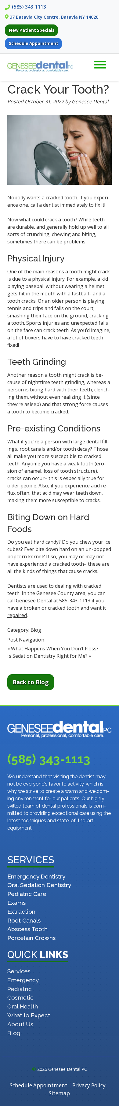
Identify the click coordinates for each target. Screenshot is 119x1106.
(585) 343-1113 (29, 6)
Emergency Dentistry (36, 876)
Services (19, 971)
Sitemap (59, 1093)
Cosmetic (20, 997)
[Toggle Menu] (100, 64)
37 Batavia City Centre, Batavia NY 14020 (54, 17)
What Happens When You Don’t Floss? (55, 648)
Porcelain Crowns (31, 937)
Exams (16, 902)
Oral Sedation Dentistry (39, 885)
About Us (20, 1024)
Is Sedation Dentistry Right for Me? (47, 656)
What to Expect (28, 1015)
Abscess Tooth (27, 929)
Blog (36, 630)
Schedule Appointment (33, 43)
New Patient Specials (31, 30)
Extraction (21, 911)
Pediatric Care (26, 893)
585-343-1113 (74, 600)
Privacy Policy (89, 1085)
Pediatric (19, 989)
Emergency (23, 980)
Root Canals (24, 920)
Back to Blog (31, 682)
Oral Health (22, 1006)
